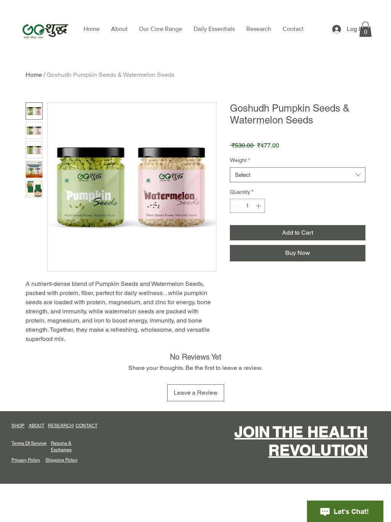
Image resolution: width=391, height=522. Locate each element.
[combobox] (297, 174)
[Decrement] (236, 205)
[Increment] (259, 205)
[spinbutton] (247, 205)
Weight (240, 160)
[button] (365, 29)
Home (34, 74)
